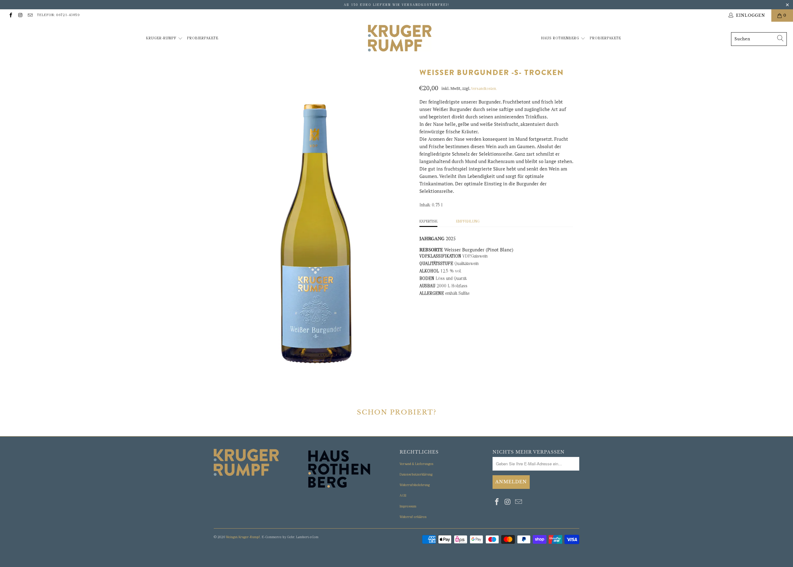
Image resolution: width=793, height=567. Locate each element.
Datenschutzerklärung (416, 475)
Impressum (408, 507)
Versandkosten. (484, 89)
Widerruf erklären (413, 517)
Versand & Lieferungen (416, 464)
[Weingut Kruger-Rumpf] (400, 39)
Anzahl (427, 372)
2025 (427, 354)
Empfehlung (468, 222)
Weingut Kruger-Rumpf (243, 537)
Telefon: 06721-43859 (58, 15)
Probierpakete (202, 39)
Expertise (428, 222)
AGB (403, 496)
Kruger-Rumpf (162, 39)
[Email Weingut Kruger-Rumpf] (30, 15)
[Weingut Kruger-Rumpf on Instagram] (20, 15)
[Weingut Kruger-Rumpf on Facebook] (10, 15)
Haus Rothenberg (561, 39)
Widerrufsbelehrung (415, 485)
